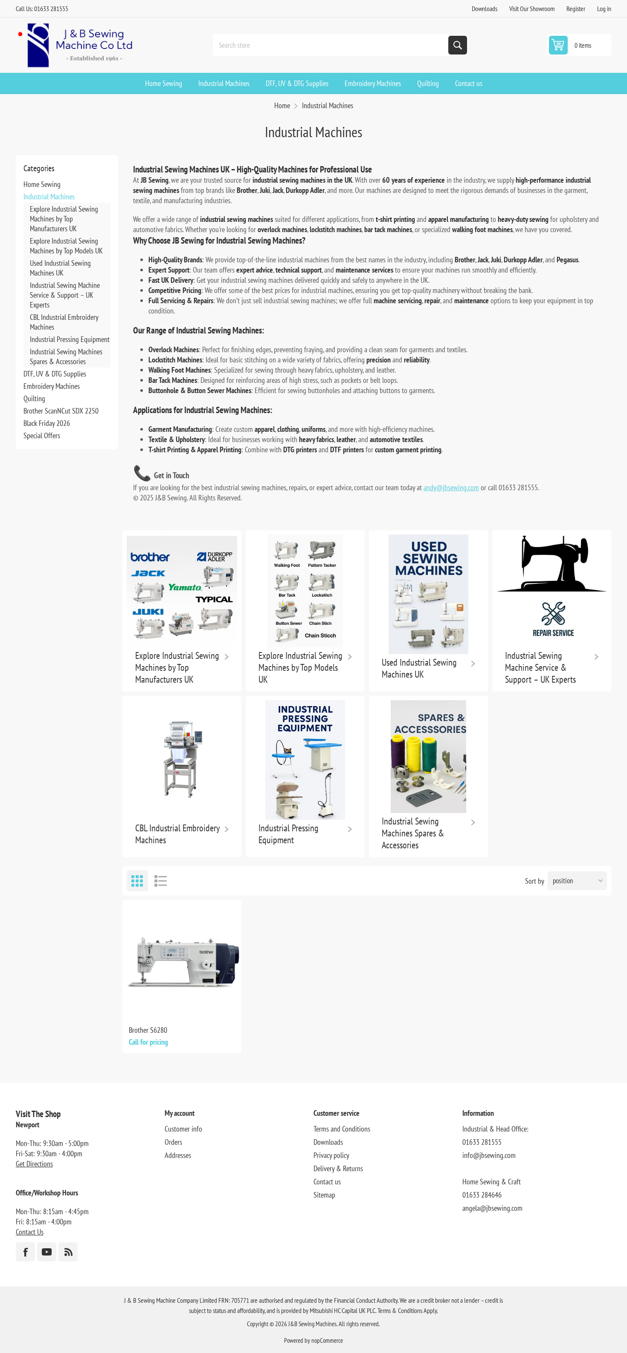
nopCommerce (327, 1340)
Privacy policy (331, 1155)
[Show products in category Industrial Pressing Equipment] (305, 760)
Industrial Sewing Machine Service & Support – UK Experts (65, 295)
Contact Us (30, 1232)
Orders (173, 1142)
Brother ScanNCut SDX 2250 (61, 411)
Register (575, 8)
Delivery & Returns (338, 1168)
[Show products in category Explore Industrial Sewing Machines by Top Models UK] (305, 590)
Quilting (34, 398)
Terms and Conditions (342, 1129)
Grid (137, 880)
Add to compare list (181, 1005)
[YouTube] (46, 1251)
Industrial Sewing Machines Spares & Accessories (66, 356)
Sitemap (324, 1195)
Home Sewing (42, 184)
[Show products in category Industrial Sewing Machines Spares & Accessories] (428, 756)
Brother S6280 (148, 1030)
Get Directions (34, 1164)
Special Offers (41, 435)
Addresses (178, 1155)
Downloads (484, 8)
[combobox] (331, 45)
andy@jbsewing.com (451, 487)
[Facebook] (25, 1251)
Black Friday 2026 (46, 423)
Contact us (327, 1181)
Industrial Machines (49, 196)
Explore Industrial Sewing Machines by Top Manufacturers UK (64, 218)
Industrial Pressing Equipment (70, 339)
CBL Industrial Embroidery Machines (64, 322)
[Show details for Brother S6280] (181, 959)
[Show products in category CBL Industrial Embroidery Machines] (182, 760)
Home (282, 105)
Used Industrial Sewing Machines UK (60, 268)
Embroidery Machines (51, 386)
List (160, 880)
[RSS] (68, 1251)
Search (457, 45)
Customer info (183, 1129)
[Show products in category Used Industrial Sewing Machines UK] (428, 594)
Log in (604, 8)
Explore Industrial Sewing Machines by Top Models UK (66, 246)
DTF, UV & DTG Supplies (54, 374)
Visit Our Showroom (531, 8)
